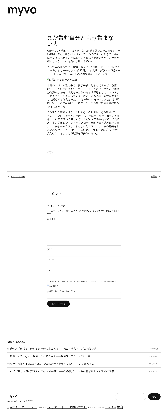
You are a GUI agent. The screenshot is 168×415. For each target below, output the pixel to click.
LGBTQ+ (40, 407)
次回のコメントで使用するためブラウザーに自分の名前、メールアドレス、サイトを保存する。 (83, 281)
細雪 (62, 67)
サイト (49, 270)
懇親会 (154, 176)
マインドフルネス (99, 407)
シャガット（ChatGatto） (67, 407)
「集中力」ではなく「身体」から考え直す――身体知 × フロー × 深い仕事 (49, 356)
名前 (49, 249)
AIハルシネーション (23, 407)
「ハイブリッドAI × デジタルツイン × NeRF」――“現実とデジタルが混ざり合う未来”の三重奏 (60, 371)
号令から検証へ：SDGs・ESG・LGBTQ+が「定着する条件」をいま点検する (50, 363)
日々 (50, 153)
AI (8, 407)
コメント (51, 219)
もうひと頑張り (18, 176)
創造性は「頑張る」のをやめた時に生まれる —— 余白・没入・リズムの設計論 (51, 348)
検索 (154, 396)
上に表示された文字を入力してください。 (62, 291)
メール (50, 260)
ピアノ (90, 407)
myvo (22, 9)
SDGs (44, 407)
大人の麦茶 (110, 407)
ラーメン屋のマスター (78, 115)
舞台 (120, 407)
